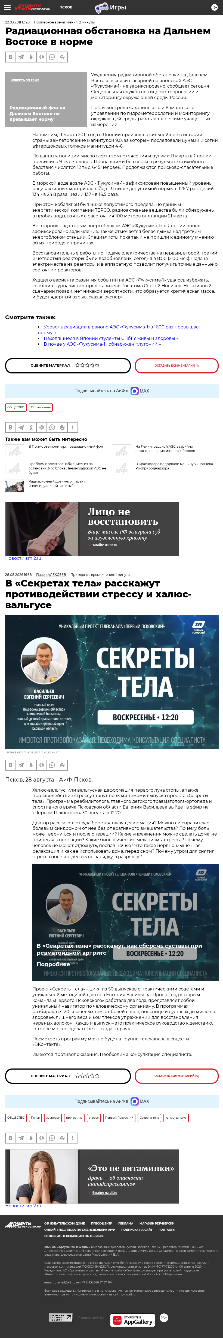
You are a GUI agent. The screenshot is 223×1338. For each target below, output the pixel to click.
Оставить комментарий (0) (176, 1076)
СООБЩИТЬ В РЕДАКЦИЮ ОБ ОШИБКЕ (74, 1236)
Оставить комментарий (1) (177, 365)
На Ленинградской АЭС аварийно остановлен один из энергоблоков (165, 448)
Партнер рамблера (91, 1317)
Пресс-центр (101, 1223)
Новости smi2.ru (23, 558)
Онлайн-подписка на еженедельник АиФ (79, 1230)
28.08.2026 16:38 (18, 575)
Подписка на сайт (136, 1230)
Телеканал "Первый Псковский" (32, 752)
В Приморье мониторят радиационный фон (66, 446)
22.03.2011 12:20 (17, 22)
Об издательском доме (64, 1223)
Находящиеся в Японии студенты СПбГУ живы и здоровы (109, 338)
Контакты (167, 1230)
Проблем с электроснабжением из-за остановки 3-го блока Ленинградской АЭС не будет (67, 468)
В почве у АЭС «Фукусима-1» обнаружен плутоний (100, 344)
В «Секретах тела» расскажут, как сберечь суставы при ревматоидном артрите (119, 949)
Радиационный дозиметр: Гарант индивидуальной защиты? (57, 483)
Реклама (125, 1223)
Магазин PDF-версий (157, 1223)
